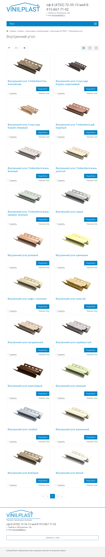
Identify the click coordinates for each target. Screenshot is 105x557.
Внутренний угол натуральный (25, 342)
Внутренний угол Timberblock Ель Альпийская (27, 82)
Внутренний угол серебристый (73, 342)
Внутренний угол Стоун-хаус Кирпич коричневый (72, 82)
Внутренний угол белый (69, 473)
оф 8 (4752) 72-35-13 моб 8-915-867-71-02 (31, 524)
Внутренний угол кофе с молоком (27, 298)
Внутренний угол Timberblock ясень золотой (76, 169)
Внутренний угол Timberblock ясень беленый (28, 169)
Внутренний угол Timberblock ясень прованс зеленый (28, 213)
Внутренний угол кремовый (72, 255)
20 (16, 48)
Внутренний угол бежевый (23, 473)
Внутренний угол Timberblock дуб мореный (75, 126)
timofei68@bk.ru (58, 15)
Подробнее (42, 89)
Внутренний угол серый (69, 211)
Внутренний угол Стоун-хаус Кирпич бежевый (24, 126)
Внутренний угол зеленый (71, 385)
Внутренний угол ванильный (72, 429)
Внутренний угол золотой (71, 298)
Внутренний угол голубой (22, 429)
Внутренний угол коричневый (25, 385)
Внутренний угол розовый (23, 255)
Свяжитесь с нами (52, 537)
